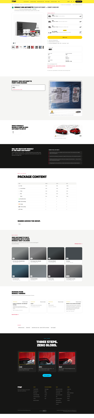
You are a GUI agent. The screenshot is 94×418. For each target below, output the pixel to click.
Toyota (46, 392)
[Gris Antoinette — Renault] (17, 47)
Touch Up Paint (26, 1)
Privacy (68, 398)
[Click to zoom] (28, 29)
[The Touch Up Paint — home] (14, 1)
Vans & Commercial (36, 396)
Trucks (34, 398)
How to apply (47, 1)
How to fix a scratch (59, 394)
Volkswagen (46, 389)
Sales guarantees (59, 402)
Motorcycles (35, 392)
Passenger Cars (35, 391)
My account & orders (59, 389)
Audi (45, 398)
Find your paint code (40, 1)
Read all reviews (15, 314)
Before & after (58, 400)
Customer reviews (54, 1)
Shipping (68, 394)
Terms (68, 391)
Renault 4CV (28, 327)
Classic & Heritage (36, 394)
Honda (46, 394)
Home (12, 4)
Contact (57, 404)
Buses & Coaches (36, 400)
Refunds (68, 396)
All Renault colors (78, 243)
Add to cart (65, 37)
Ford (45, 396)
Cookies (68, 400)
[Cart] (74, 2)
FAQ (58, 1)
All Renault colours (21, 327)
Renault (21, 4)
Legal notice (69, 389)
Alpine (20, 224)
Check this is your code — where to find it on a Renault (56, 65)
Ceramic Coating (33, 1)
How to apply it (49, 67)
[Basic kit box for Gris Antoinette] (13, 47)
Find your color (78, 1)
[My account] (71, 2)
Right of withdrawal (70, 392)
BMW (45, 391)
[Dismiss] (18, 414)
